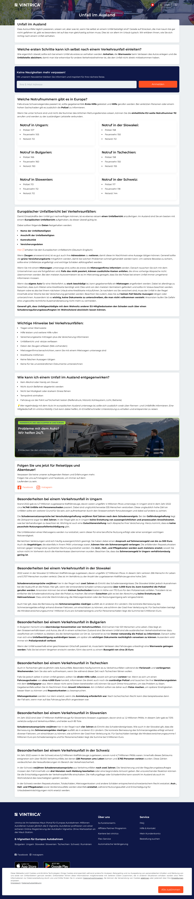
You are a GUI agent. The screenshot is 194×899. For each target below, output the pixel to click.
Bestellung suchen (150, 839)
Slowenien (51, 844)
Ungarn (30, 844)
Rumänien (86, 844)
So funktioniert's (106, 823)
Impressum (16, 883)
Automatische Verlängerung (113, 844)
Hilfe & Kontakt (148, 828)
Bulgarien (20, 844)
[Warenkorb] (176, 5)
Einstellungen (177, 878)
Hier (19, 250)
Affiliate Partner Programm (112, 828)
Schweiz (75, 844)
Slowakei (39, 844)
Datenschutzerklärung (31, 883)
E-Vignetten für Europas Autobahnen (39, 839)
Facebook (28, 487)
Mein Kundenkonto (150, 833)
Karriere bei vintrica (108, 833)
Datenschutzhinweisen (93, 878)
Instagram (46, 487)
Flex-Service (104, 839)
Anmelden (158, 84)
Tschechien (64, 844)
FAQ (142, 823)
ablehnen (145, 878)
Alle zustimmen (170, 889)
